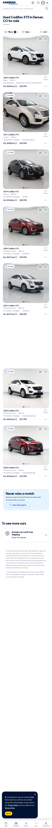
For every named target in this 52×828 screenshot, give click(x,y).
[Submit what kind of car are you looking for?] (47, 8)
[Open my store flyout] (33, 2)
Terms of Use (10, 808)
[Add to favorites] (45, 38)
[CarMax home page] (10, 2)
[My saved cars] (38, 2)
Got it (8, 813)
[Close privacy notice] (35, 794)
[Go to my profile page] (45, 2)
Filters (12, 32)
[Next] (46, 55)
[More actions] (46, 86)
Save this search (19, 505)
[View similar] (40, 38)
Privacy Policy (13, 805)
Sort (45, 32)
